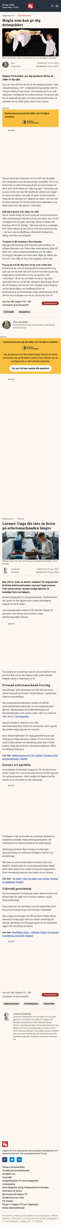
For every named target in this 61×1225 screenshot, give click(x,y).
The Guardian (22, 716)
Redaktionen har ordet (13, 1197)
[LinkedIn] (19, 1159)
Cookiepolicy (8, 1184)
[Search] (52, 6)
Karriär (21, 519)
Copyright (7, 1177)
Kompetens (24, 312)
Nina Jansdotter (20, 322)
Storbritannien (31, 1004)
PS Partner (7, 1201)
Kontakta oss (8, 1174)
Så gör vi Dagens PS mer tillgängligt (20, 1204)
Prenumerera (50, 303)
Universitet (49, 1004)
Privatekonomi (24, 15)
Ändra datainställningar (13, 1207)
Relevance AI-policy (12, 1191)
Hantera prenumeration (13, 1167)
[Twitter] (12, 1159)
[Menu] (57, 6)
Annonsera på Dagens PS (15, 1194)
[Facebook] (4, 1159)
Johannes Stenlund (22, 1014)
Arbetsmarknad (11, 1004)
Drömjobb (8, 312)
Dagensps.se (8, 15)
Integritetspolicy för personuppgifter (20, 1180)
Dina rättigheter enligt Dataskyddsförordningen (25, 1187)
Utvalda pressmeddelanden (16, 1170)
